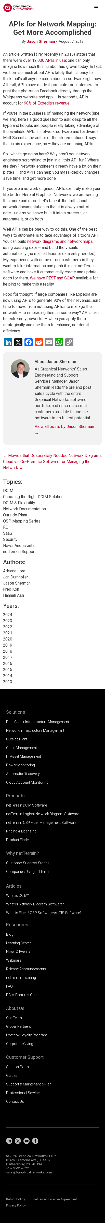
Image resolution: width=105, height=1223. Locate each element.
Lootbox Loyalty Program (26, 1035)
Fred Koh (11, 589)
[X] (18, 1141)
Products (15, 795)
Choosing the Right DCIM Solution (33, 496)
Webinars (13, 960)
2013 (7, 681)
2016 (7, 663)
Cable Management (21, 748)
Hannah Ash (13, 595)
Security (10, 539)
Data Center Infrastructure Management (37, 722)
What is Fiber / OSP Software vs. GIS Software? (43, 913)
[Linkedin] (9, 1141)
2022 (7, 626)
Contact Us (15, 1101)
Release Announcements (26, 969)
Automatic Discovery (23, 774)
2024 (7, 614)
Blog (10, 934)
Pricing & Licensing (21, 831)
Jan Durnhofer (15, 577)
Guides (11, 1075)
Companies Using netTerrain (28, 872)
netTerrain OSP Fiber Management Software (41, 823)
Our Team (14, 1018)
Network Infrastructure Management (35, 730)
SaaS (7, 533)
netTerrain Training (21, 978)
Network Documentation (24, 508)
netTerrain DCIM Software (26, 805)
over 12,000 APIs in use (44, 60)
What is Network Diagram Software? (35, 904)
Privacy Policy (16, 1205)
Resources (17, 924)
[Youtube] (26, 1141)
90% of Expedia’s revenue (47, 103)
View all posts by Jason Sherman (64, 429)
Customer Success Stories (27, 863)
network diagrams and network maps (60, 241)
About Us (15, 1008)
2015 (7, 669)
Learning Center (18, 943)
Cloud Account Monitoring (27, 782)
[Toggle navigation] (96, 8)
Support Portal (18, 1067)
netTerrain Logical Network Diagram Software (42, 814)
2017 (7, 657)
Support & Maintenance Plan (28, 1084)
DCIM (8, 490)
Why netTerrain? (22, 853)
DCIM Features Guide (22, 995)
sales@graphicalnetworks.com (29, 1172)
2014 (7, 675)
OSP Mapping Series (22, 521)
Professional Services (24, 1093)
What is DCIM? (17, 895)
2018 (7, 651)
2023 (7, 620)
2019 (7, 645)
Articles (14, 886)
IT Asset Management (23, 756)
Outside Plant (15, 515)
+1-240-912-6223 (18, 1168)
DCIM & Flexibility (19, 502)
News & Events (18, 952)
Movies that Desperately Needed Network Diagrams (52, 455)
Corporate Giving (19, 1044)
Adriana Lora (14, 571)
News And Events (19, 545)
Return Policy (15, 1199)
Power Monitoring (20, 765)
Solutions (15, 712)
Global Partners (18, 1026)
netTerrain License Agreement (55, 1199)
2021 (7, 633)
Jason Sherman (41, 41)
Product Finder (18, 840)
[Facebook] (35, 1141)
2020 (7, 639)
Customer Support (25, 1057)
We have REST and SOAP (52, 278)
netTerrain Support (19, 551)
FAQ (9, 986)
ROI (6, 527)
